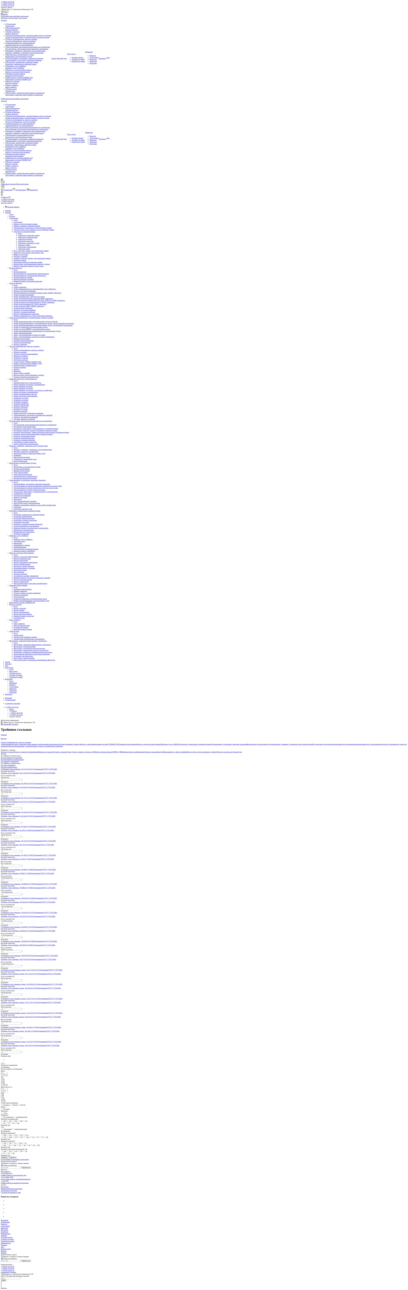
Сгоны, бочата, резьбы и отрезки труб (80, 752)
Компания (13, 683)
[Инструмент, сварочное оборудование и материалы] (28, 93)
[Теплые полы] (28, 89)
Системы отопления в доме (11, 1192)
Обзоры (3, 1253)
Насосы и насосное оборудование (26, 557)
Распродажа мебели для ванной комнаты (15, 1179)
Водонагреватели (20, 272)
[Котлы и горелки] (28, 81)
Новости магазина (10, 1165)
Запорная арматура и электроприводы (27, 383)
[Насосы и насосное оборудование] (28, 70)
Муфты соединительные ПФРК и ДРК (108, 752)
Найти (4, 1280)
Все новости (5, 1171)
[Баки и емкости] (28, 85)
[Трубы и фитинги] (28, 32)
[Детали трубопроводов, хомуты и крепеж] (28, 39)
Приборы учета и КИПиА (23, 539)
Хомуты (160, 752)
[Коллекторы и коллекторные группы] (28, 55)
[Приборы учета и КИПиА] (28, 66)
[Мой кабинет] (2, 180)
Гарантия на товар (7, 1241)
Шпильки (166, 752)
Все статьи (5, 1187)
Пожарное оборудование (23, 589)
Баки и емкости (19, 624)
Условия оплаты (7, 1237)
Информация (5, 1234)
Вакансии (4, 1228)
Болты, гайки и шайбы (178, 752)
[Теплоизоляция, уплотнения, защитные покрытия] (28, 58)
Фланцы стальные (7, 752)
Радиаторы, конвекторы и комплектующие (29, 515)
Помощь (4, 1235)
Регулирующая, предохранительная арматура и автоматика (35, 425)
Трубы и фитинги (20, 287)
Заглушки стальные (59, 752)
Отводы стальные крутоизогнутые (229, 752)
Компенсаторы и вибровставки (133, 752)
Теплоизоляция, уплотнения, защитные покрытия (32, 484)
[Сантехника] (28, 24)
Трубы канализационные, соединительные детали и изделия (35, 321)
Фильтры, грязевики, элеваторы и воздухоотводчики (33, 450)
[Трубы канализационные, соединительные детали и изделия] (28, 36)
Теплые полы (18, 635)
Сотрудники (5, 1226)
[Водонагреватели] (28, 28)
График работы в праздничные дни (13, 1175)
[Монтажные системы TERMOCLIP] (28, 78)
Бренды (3, 1251)
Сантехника (18, 222)
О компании (5, 1222)
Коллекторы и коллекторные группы (27, 467)
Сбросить (13, 1157)
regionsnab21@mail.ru (10, 724)
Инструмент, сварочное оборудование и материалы (32, 645)
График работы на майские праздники (15, 1183)
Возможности (6, 1243)
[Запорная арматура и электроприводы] (28, 43)
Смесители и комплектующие (29, 235)
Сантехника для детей (9, 1191)
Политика (4, 1232)
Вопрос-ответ (6, 1249)
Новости (4, 1224)
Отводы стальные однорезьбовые (26, 752)
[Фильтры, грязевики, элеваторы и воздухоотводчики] (28, 51)
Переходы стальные (45, 752)
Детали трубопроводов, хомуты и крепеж (29, 350)
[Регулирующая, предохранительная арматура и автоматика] (28, 47)
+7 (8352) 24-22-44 (7, 2)
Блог (2, 1247)
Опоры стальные (151, 752)
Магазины (4, 1230)
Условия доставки (7, 1239)
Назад (11, 214)
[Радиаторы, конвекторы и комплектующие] (28, 62)
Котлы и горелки (20, 608)
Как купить (13, 671)
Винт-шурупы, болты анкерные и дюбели (201, 752)
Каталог (12, 216)
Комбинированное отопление (11, 1189)
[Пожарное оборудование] (28, 74)
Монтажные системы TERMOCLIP (106, 744)
